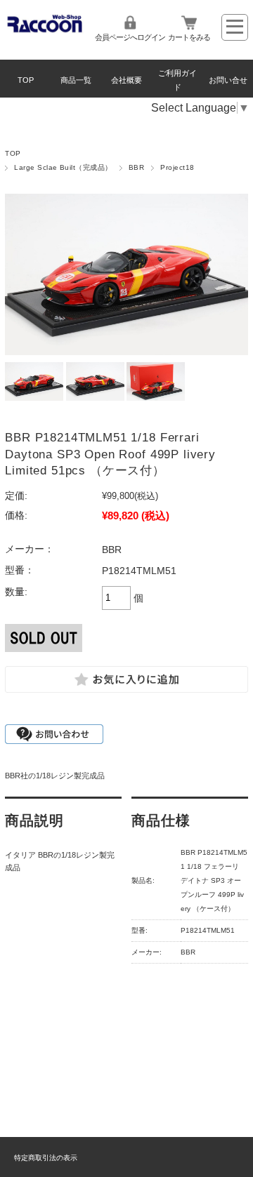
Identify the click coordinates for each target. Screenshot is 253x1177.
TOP (26, 80)
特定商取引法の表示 (45, 1158)
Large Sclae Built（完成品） (63, 167)
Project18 (177, 167)
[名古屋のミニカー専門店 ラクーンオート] (45, 30)
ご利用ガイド (177, 80)
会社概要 (126, 80)
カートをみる (189, 37)
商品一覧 (75, 80)
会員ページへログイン (130, 37)
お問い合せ (228, 80)
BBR (136, 167)
